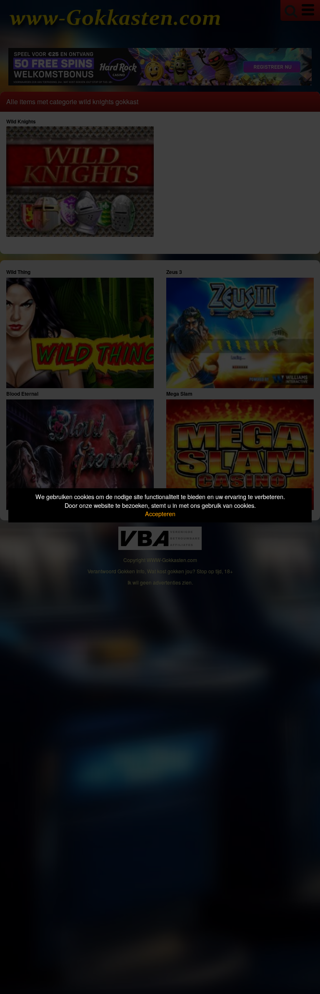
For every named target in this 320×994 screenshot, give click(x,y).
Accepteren (160, 513)
